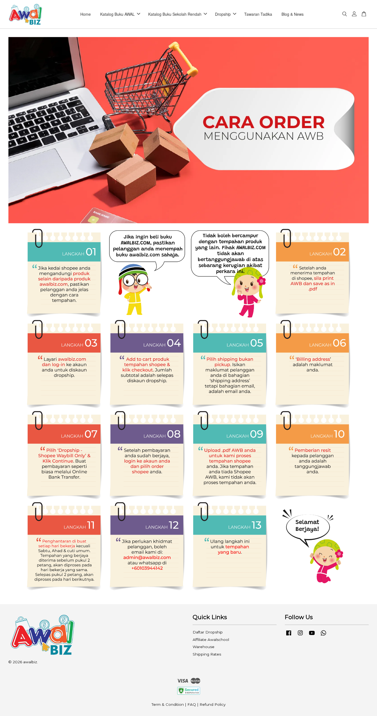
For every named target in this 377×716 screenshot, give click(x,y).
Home (85, 14)
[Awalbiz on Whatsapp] (323, 635)
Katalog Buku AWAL (117, 14)
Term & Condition (168, 704)
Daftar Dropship (208, 632)
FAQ (191, 704)
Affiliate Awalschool (211, 639)
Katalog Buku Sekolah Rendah (174, 14)
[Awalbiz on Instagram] (300, 635)
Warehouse (203, 647)
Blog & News (293, 14)
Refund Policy (212, 704)
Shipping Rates (207, 654)
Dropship (223, 14)
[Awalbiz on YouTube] (312, 635)
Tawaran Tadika (258, 14)
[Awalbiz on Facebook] (289, 635)
